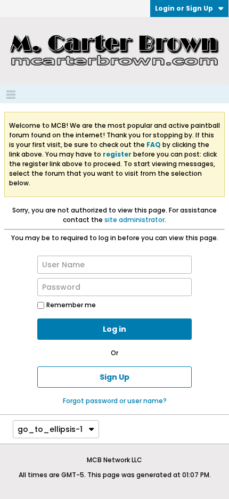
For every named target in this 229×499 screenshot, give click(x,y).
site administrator (134, 219)
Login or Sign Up (184, 8)
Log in (114, 329)
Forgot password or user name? (115, 400)
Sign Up (114, 377)
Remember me (71, 304)
